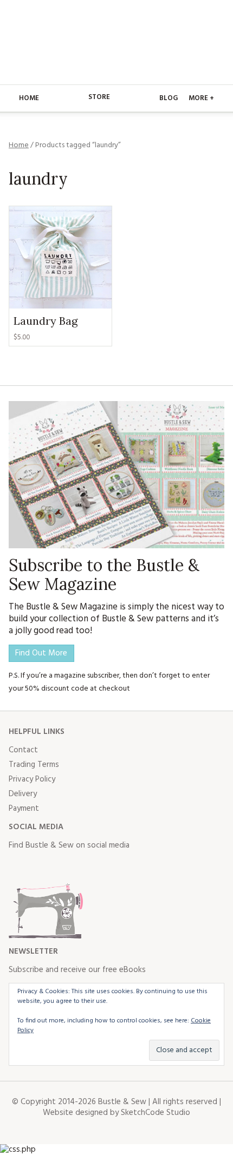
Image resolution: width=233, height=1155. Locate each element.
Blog (168, 98)
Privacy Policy (32, 779)
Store (99, 97)
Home (29, 98)
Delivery (23, 794)
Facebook (17, 867)
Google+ (112, 867)
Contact (23, 750)
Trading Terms (34, 764)
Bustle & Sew (117, 42)
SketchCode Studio (155, 1112)
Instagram (65, 867)
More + (201, 98)
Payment (24, 808)
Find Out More (41, 653)
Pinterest (89, 867)
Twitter (41, 867)
